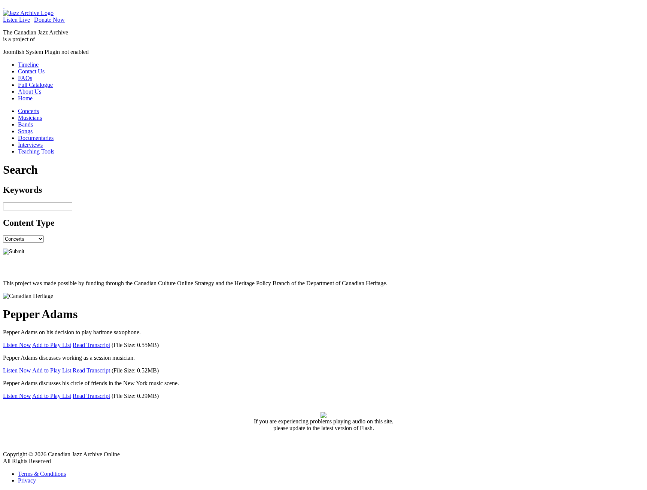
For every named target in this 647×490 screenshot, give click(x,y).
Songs (25, 131)
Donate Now (49, 19)
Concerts (28, 111)
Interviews (30, 144)
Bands (25, 124)
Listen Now (17, 345)
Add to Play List (51, 345)
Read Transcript (91, 345)
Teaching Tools (36, 151)
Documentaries (36, 138)
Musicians (30, 118)
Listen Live (16, 19)
